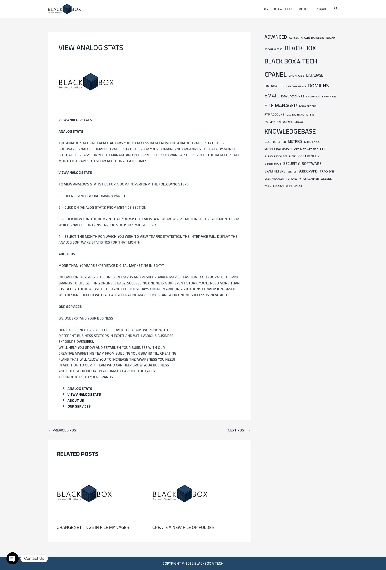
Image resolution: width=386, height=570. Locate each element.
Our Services (79, 406)
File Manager (280, 105)
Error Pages (329, 96)
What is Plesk (294, 186)
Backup (331, 37)
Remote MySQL (272, 164)
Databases (273, 86)
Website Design (274, 185)
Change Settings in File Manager (93, 527)
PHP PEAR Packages (275, 156)
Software (311, 163)
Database (314, 75)
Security (291, 163)
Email (271, 95)
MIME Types (312, 141)
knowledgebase (290, 131)
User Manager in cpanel (280, 178)
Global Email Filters (300, 114)
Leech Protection (275, 142)
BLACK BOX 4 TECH (290, 61)
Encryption (313, 96)
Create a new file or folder (183, 527)
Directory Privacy (295, 86)
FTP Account (274, 114)
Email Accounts (292, 96)
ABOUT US (75, 400)
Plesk (292, 156)
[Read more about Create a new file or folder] (180, 493)
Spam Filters (274, 171)
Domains (318, 85)
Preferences (308, 156)
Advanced (275, 37)
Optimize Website (306, 149)
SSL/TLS (291, 171)
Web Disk (326, 178)
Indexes (298, 121)
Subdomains (308, 171)
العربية (321, 9)
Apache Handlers (312, 37)
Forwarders (308, 106)
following (168, 184)
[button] (336, 9)
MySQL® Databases (278, 149)
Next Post (239, 430)
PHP (323, 149)
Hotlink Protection (278, 121)
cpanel (275, 74)
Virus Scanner (309, 178)
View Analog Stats (84, 394)
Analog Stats (79, 388)
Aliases (294, 37)
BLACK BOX (300, 48)
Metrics (295, 141)
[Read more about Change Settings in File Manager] (85, 493)
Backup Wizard (273, 49)
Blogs (304, 9)
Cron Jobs (296, 75)
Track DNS (327, 171)
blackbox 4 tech (277, 9)
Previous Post (63, 430)
